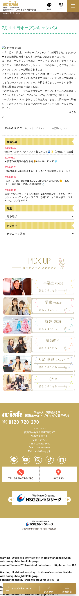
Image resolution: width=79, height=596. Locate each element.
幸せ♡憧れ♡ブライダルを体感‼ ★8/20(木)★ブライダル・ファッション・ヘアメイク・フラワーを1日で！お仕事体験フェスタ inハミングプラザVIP (39, 195)
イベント (40, 128)
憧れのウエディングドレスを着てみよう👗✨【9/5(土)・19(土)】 (39, 149)
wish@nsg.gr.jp (43, 451)
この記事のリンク (58, 128)
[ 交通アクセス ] (39, 439)
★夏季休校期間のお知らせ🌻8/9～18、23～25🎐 (31, 159)
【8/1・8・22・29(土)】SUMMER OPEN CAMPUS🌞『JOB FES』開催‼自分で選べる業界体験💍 (37, 180)
